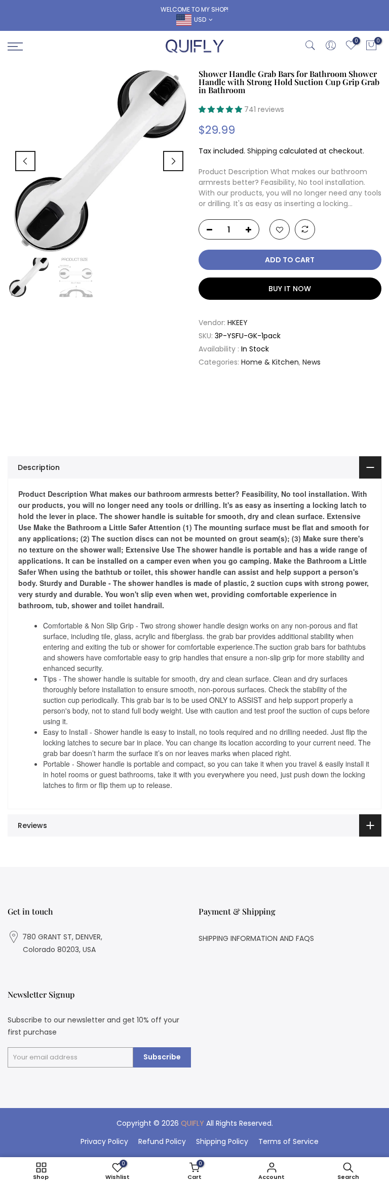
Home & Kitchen (270, 362)
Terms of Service (288, 1141)
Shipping (262, 151)
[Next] (173, 161)
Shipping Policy (222, 1141)
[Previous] (25, 161)
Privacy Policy (104, 1141)
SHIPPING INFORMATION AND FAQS (256, 938)
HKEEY (237, 323)
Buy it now (289, 289)
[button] (221, 109)
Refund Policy (162, 1141)
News (311, 362)
